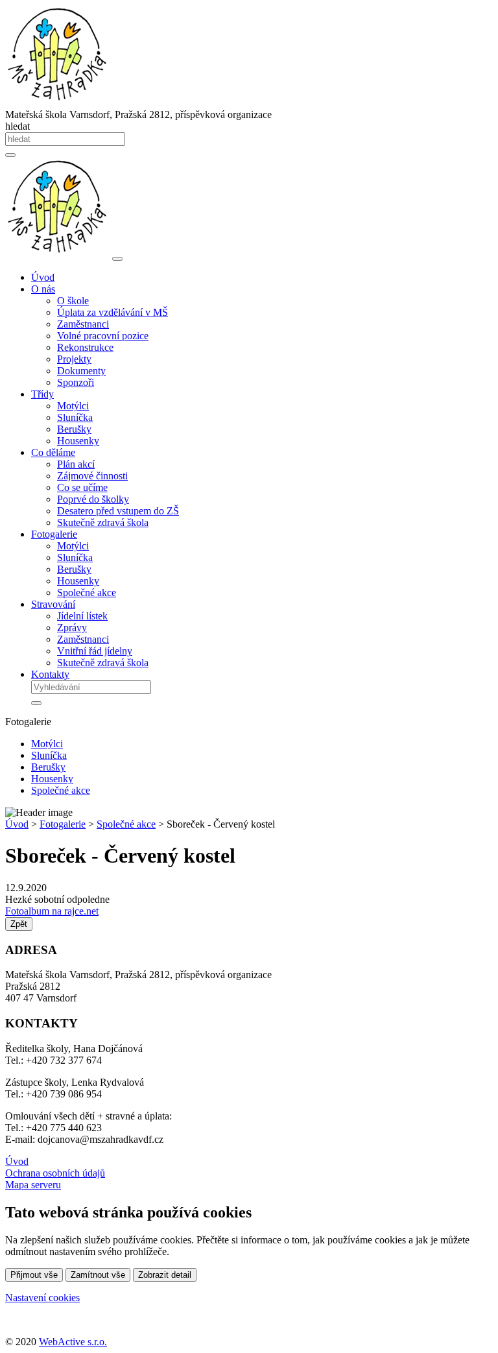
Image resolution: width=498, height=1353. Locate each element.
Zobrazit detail (164, 1275)
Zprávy (72, 627)
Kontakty (50, 674)
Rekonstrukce (85, 347)
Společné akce (86, 592)
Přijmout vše (34, 1275)
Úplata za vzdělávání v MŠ (112, 312)
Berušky (74, 429)
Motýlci (73, 405)
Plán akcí (76, 464)
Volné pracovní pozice (102, 335)
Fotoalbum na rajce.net (52, 910)
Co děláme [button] (53, 452)
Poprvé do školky (93, 499)
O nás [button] (43, 288)
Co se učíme (82, 487)
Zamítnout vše (98, 1275)
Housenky (78, 440)
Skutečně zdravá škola (102, 522)
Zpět (18, 924)
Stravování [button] (53, 604)
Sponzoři (75, 382)
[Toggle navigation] (117, 259)
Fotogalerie (63, 824)
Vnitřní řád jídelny (94, 650)
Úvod (42, 277)
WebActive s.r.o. (73, 1341)
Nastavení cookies (42, 1297)
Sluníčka (75, 417)
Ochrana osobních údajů (55, 1173)
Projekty (74, 359)
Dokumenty (81, 370)
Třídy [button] (42, 394)
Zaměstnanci (83, 323)
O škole (73, 300)
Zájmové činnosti (92, 475)
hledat (17, 126)
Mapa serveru (33, 1184)
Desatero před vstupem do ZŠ (118, 510)
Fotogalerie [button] (54, 534)
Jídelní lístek (82, 615)
